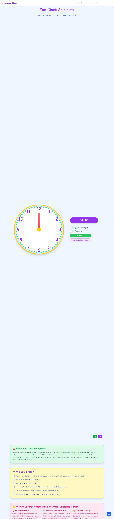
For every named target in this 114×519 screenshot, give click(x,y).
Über (90, 3)
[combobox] (106, 3)
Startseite (80, 3)
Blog (86, 3)
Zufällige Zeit (80, 235)
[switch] (72, 227)
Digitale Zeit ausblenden (81, 240)
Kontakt (96, 3)
